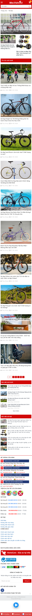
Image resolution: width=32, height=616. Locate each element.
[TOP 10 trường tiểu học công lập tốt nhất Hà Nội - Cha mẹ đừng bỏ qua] (4, 439)
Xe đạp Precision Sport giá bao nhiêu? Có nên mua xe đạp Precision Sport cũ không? (19, 421)
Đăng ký (27, 581)
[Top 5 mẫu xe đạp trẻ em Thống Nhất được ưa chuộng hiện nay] (4, 387)
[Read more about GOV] (8, 559)
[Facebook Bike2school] (2, 590)
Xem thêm (16, 411)
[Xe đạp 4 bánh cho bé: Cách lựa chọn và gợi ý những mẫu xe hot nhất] (4, 427)
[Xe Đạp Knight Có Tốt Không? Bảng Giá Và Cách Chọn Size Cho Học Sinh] (4, 393)
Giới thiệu (3, 520)
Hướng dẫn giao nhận (7, 527)
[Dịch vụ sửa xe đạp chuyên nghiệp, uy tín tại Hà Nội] (4, 444)
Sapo (19, 598)
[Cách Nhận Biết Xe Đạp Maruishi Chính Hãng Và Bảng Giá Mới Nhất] (4, 405)
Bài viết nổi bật (7, 416)
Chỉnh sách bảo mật (7, 536)
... (18, 377)
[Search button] (29, 7)
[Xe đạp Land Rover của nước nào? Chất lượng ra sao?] (4, 399)
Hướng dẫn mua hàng (7, 522)
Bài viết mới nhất (7, 382)
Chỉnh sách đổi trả (6, 538)
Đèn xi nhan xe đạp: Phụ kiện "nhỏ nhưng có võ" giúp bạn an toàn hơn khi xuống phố (19, 432)
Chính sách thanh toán (7, 532)
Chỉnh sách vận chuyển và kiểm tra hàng (13, 540)
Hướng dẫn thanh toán (7, 524)
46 (21, 377)
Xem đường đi (20, 465)
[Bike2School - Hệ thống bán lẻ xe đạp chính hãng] (16, 2)
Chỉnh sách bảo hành (7, 534)
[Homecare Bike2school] (16, 552)
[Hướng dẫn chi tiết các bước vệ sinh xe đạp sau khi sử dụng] (4, 449)
